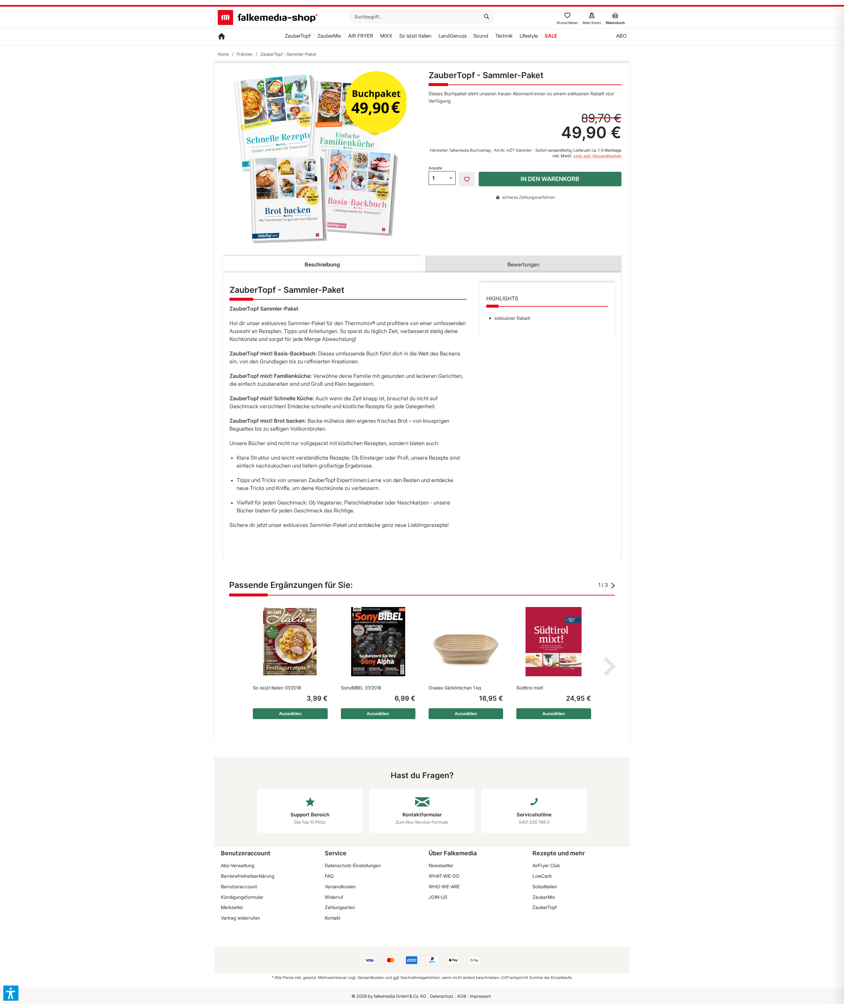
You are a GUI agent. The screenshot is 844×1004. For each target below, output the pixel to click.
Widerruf (334, 897)
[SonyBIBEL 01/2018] (378, 641)
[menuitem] (422, 16)
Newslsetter (441, 865)
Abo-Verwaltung (237, 865)
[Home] (221, 37)
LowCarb (542, 876)
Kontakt (332, 918)
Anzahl (435, 168)
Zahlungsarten (340, 907)
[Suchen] (487, 16)
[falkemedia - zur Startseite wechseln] (267, 18)
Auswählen (290, 713)
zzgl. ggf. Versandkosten (597, 155)
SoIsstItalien (544, 886)
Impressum (480, 996)
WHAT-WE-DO (444, 876)
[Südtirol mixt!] (553, 641)
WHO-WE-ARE (444, 886)
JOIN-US (438, 897)
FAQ (329, 876)
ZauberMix (543, 897)
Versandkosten (340, 886)
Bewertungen (523, 264)
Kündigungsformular (242, 897)
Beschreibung (322, 264)
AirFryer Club (546, 865)
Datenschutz (442, 996)
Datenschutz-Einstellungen (353, 865)
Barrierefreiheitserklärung (247, 876)
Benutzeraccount (239, 886)
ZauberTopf (544, 907)
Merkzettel (232, 907)
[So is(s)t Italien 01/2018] (290, 641)
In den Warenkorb (550, 178)
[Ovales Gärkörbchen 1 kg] (466, 641)
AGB (461, 996)
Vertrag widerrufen (240, 918)
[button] (10, 993)
